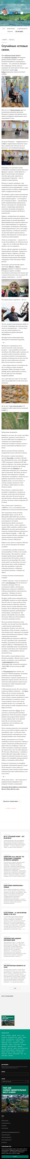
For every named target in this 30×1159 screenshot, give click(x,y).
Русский (24, 2)
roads (3, 1052)
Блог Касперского (6, 1140)
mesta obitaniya (12, 1046)
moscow (20, 1046)
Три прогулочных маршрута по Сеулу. (14, 966)
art (23, 1035)
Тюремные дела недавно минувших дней (12, 939)
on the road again (23, 1048)
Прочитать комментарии (11, 801)
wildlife (11, 1055)
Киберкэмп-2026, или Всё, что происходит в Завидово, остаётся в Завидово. (14, 858)
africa (3, 1035)
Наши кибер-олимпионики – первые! (14, 886)
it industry (16, 1042)
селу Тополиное (10, 583)
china (3, 1039)
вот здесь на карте (16, 406)
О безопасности (22, 28)
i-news (23, 1041)
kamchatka (5, 1044)
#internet (4, 39)
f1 (14, 1041)
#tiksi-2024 (11, 39)
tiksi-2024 (4, 1053)
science (14, 1052)
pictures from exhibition (8, 1050)
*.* (3, 28)
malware (4, 1046)
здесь (18, 1153)
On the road (19, 31)
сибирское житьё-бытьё (12, 55)
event (3, 1041)
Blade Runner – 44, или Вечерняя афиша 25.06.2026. (15, 913)
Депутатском (8, 671)
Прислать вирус (6, 1135)
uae (22, 1053)
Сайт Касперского (6, 1137)
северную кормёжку (10, 57)
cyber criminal (19, 1039)
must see (10, 1048)
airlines (9, 1035)
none (15, 1048)
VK (13, 13)
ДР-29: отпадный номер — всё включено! (14, 837)
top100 (10, 1053)
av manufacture (13, 1037)
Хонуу (26, 691)
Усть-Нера (10, 458)
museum (4, 1048)
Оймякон (16, 468)
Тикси (18, 710)
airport (14, 1035)
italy (10, 1042)
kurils (10, 1044)
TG (10, 13)
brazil (24, 1037)
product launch (20, 1050)
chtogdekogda (10, 1039)
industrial (4, 1042)
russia (8, 1052)
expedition (9, 1041)
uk (25, 1053)
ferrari (18, 1041)
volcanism (4, 1055)
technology (20, 1052)
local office (17, 1044)
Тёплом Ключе (15, 110)
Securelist (4, 1142)
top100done (16, 1053)
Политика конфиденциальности (11, 1132)
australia (4, 1037)
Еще (15, 988)
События (10, 31)
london (24, 1044)
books (20, 1037)
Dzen (16, 13)
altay (19, 1035)
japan (21, 1042)
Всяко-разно (11, 28)
